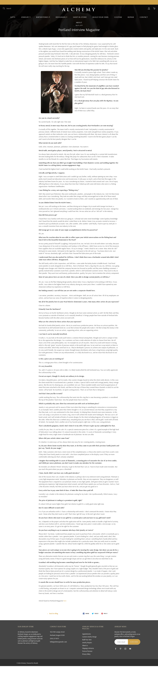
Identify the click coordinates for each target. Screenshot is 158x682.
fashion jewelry (22, 639)
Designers (61, 17)
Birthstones (42, 17)
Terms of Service (87, 651)
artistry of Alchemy (31, 643)
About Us (85, 645)
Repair (131, 17)
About (79, 22)
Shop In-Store (80, 17)
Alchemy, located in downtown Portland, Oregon (28, 633)
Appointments (86, 634)
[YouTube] (130, 649)
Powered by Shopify (32, 663)
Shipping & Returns (88, 648)
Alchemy (23, 663)
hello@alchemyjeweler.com (58, 642)
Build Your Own (100, 17)
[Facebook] (115, 649)
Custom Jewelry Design (89, 637)
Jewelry (25, 17)
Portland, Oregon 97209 (57, 635)
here (64, 601)
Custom (118, 17)
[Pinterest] (120, 649)
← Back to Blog (52, 613)
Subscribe (134, 642)
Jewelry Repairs (87, 643)
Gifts (12, 17)
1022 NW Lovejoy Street (57, 632)
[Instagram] (125, 649)
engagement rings (34, 636)
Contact (144, 17)
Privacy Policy (86, 654)
